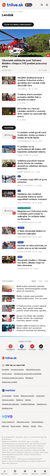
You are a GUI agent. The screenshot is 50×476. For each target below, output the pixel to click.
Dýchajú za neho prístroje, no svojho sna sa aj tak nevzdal (32, 246)
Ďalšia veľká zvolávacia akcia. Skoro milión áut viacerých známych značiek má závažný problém (31, 328)
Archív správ (7, 374)
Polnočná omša (24, 208)
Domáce (12, 11)
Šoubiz (16, 396)
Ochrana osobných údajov (13, 378)
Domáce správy (17, 370)
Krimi (20, 257)
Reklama (19, 400)
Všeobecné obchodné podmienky (28, 374)
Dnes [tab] (33, 281)
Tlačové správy (8, 400)
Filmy (40, 426)
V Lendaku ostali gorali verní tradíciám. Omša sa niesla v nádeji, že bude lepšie (31, 135)
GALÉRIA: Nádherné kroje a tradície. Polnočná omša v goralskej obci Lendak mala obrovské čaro (31, 82)
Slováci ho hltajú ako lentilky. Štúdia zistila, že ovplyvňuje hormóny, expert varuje (30, 318)
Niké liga (5, 426)
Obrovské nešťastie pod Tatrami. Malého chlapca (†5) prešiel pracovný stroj (24, 63)
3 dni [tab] (40, 281)
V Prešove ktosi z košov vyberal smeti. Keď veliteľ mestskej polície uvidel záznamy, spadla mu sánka (31, 308)
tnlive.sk (5, 11)
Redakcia (29, 378)
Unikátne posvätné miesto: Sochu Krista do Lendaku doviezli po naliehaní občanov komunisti (32, 165)
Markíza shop (7, 408)
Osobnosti (40, 396)
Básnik (20, 242)
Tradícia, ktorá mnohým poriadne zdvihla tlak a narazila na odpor (29, 97)
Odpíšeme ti (42, 404)
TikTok (41, 349)
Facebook (22, 349)
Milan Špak (6, 70)
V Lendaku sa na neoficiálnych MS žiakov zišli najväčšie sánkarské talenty (31, 149)
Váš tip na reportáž (15, 365)
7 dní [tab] (46, 281)
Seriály (33, 426)
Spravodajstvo (37, 422)
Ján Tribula (22, 89)
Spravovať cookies (9, 382)
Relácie (26, 426)
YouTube (32, 349)
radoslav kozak (24, 252)
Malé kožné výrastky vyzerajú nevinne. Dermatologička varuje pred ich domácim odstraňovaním (32, 288)
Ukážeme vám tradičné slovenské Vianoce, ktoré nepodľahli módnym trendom (32, 196)
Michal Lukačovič (25, 185)
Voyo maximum (8, 422)
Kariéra (28, 400)
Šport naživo (16, 426)
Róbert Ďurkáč (23, 172)
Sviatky (21, 228)
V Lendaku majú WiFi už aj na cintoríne (32, 180)
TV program (7, 396)
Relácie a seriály (27, 396)
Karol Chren (23, 155)
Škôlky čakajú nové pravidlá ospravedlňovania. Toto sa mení (32, 297)
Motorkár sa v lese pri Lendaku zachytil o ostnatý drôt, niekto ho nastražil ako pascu (31, 112)
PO (19, 176)
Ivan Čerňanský (24, 141)
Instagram (11, 349)
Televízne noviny (23, 422)
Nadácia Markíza (28, 404)
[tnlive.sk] (12, 5)
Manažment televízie (10, 404)
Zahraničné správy (33, 370)
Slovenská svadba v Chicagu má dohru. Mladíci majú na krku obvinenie (31, 263)
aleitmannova (23, 269)
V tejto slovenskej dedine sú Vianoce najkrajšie (31, 232)
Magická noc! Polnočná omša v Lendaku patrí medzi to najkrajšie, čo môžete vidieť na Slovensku (32, 215)
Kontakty (5, 370)
